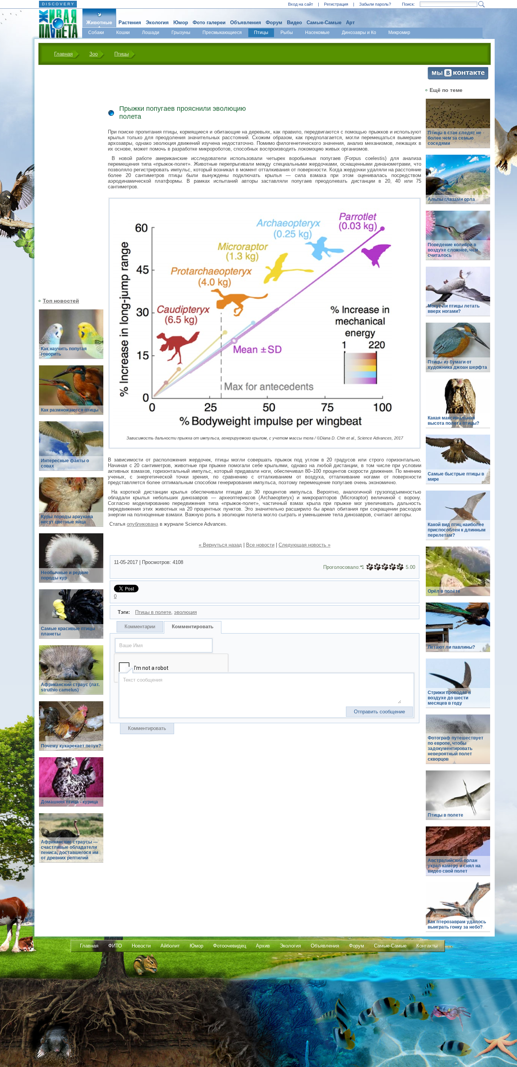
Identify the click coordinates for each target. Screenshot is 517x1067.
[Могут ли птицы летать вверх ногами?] (458, 296)
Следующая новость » (304, 545)
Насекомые (317, 32)
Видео (294, 22)
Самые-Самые (324, 22)
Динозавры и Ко (359, 32)
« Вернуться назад (220, 545)
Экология (157, 22)
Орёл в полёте (444, 591)
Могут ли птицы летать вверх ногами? (454, 308)
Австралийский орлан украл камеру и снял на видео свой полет (454, 866)
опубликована (142, 524)
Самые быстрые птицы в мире (456, 476)
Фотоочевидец (229, 946)
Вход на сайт (300, 4)
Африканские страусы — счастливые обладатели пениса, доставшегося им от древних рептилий (69, 849)
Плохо (377, 567)
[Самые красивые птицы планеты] (71, 618)
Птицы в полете (153, 612)
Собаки (96, 32)
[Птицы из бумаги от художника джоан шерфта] (458, 352)
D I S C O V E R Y (58, 4)
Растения (129, 22)
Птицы (261, 32)
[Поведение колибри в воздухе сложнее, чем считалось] (458, 240)
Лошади (150, 32)
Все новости (260, 545)
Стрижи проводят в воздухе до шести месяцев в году (449, 698)
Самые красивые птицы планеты (68, 631)
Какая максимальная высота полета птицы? (453, 420)
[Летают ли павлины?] (458, 631)
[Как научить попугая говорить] (71, 338)
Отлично (400, 567)
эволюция (185, 612)
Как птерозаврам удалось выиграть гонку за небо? (457, 924)
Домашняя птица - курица (69, 802)
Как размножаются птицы (69, 410)
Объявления (245, 22)
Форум (274, 22)
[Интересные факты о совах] (71, 450)
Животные (99, 22)
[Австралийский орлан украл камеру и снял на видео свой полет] (458, 855)
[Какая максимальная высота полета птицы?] (458, 407)
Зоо (93, 54)
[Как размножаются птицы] (71, 394)
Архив (263, 946)
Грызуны (180, 32)
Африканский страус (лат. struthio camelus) (70, 687)
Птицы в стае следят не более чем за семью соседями (454, 138)
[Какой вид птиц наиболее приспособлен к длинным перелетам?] (458, 519)
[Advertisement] (66, 180)
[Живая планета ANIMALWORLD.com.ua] (55, 24)
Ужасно (370, 567)
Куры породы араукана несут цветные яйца (67, 519)
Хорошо (392, 567)
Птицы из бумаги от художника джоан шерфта (457, 364)
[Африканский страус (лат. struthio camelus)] (71, 674)
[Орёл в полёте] (458, 575)
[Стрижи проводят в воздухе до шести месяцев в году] (458, 687)
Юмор (180, 22)
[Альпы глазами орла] (458, 184)
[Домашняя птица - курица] (71, 786)
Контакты (427, 946)
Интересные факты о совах (65, 463)
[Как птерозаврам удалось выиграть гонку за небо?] (458, 911)
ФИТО (115, 946)
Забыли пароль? (375, 4)
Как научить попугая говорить (64, 351)
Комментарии (140, 626)
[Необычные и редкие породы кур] (71, 562)
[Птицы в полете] (458, 799)
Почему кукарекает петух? (71, 746)
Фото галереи (209, 22)
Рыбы (286, 32)
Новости (141, 946)
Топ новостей (61, 301)
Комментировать (192, 626)
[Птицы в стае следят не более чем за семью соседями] (458, 128)
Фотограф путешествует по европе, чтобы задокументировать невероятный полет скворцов (455, 748)
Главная (63, 54)
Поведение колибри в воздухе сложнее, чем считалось (453, 250)
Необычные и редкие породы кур (65, 575)
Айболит (170, 946)
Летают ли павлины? (451, 647)
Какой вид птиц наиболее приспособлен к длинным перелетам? (457, 530)
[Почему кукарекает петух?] (71, 730)
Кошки (123, 32)
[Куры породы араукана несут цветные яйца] (71, 506)
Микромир (399, 32)
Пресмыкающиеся (222, 32)
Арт (350, 22)
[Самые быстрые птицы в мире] (458, 463)
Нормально (385, 567)
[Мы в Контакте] (458, 78)
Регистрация (336, 4)
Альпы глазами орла (451, 199)
